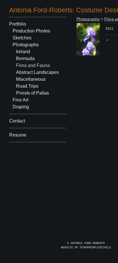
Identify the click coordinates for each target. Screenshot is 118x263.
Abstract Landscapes (37, 72)
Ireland (23, 51)
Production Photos (31, 30)
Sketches (22, 37)
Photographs (26, 44)
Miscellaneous (31, 79)
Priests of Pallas (32, 93)
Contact (17, 120)
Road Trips (27, 86)
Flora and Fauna (33, 65)
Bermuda (25, 58)
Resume (17, 135)
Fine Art (20, 99)
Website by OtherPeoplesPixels (86, 247)
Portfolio (17, 24)
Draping (21, 106)
